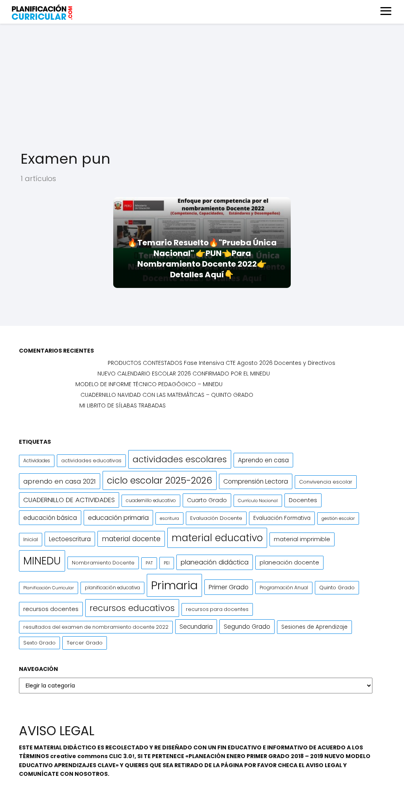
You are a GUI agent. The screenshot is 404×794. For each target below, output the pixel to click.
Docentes (303, 500)
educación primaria (118, 517)
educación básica (50, 518)
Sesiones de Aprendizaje (314, 627)
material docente (131, 539)
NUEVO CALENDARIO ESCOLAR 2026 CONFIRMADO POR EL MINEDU (183, 373)
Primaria (174, 585)
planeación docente (289, 562)
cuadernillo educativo (151, 500)
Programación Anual (284, 588)
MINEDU (42, 560)
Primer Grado (229, 587)
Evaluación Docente (216, 518)
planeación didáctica (215, 562)
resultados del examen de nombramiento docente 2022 (95, 627)
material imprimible (302, 539)
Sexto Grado (39, 642)
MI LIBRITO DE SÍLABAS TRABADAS (122, 405)
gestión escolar (338, 518)
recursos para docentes (217, 609)
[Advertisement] (202, 87)
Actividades (36, 461)
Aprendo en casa (263, 460)
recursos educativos (132, 608)
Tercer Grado (85, 642)
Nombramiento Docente (103, 562)
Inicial (30, 539)
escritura (169, 518)
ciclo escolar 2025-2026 (159, 480)
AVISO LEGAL (324, 765)
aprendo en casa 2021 (59, 481)
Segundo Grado (247, 626)
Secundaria (196, 626)
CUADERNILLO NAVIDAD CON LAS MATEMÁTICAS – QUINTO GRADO (166, 395)
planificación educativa (112, 588)
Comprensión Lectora (255, 481)
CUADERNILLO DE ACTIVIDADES (69, 499)
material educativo (217, 538)
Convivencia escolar (325, 482)
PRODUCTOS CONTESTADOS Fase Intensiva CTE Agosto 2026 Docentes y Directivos (221, 363)
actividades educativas (91, 460)
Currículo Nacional (258, 500)
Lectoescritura (70, 539)
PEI (167, 563)
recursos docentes (51, 609)
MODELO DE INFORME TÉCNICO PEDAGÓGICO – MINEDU (149, 384)
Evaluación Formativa (281, 518)
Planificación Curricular (48, 588)
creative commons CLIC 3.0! (92, 756)
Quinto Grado (337, 587)
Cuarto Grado (207, 500)
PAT (149, 563)
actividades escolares (180, 459)
